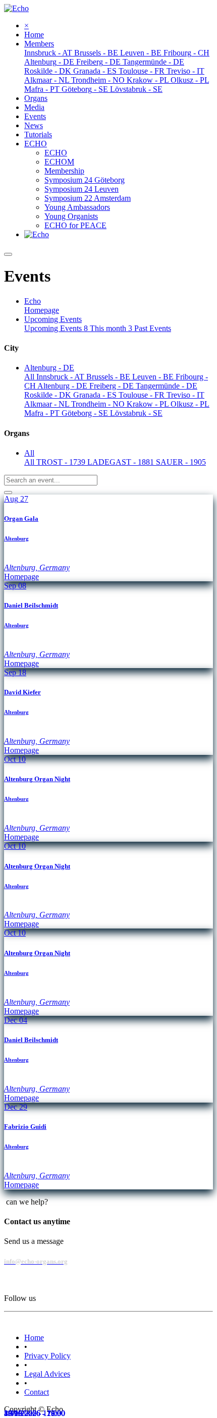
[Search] (8, 492)
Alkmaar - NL (47, 404)
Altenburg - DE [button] (49, 367)
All (30, 376)
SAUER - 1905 (181, 462)
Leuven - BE (154, 376)
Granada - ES (96, 395)
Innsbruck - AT (61, 376)
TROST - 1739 (61, 462)
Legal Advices (47, 1374)
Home (34, 1337)
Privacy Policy (47, 1355)
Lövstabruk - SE (136, 413)
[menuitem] (34, 34)
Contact (36, 1392)
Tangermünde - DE (166, 385)
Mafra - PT (43, 413)
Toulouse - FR (143, 395)
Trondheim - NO (99, 404)
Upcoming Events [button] (53, 319)
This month (111, 328)
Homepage (41, 310)
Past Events (152, 328)
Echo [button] (32, 301)
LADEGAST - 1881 (121, 462)
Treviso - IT (185, 395)
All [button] (29, 453)
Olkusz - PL (190, 404)
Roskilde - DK (48, 395)
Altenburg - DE (63, 385)
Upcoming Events (56, 328)
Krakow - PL (149, 404)
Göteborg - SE (86, 413)
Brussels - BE (109, 376)
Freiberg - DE (112, 385)
